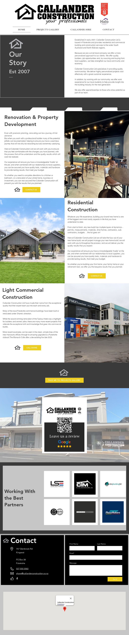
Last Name (101, 544)
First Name (74, 544)
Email (72, 553)
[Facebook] (17, 578)
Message (73, 563)
